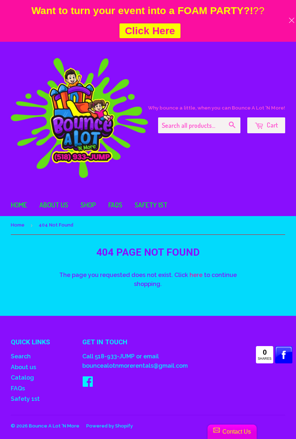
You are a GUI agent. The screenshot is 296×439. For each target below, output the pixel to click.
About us (53, 204)
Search (21, 356)
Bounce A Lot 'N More (54, 426)
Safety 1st (151, 204)
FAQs (115, 204)
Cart (271, 125)
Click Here (150, 30)
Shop (88, 204)
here (196, 275)
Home (19, 204)
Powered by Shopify (109, 426)
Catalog (22, 377)
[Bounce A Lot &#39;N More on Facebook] (87, 383)
